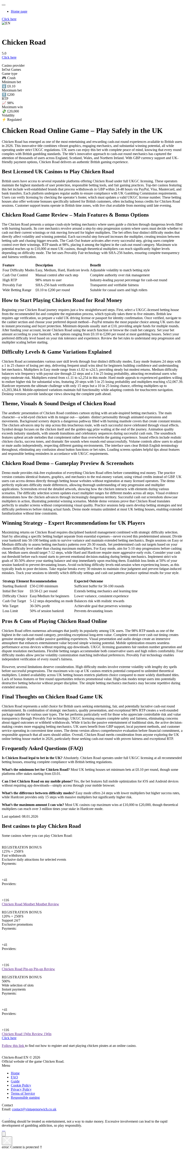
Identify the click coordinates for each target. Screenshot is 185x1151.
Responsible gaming (25, 1097)
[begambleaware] (4, 1129)
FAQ (14, 1077)
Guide (15, 1081)
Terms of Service (23, 1093)
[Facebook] (6, 1117)
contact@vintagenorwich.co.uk (34, 1109)
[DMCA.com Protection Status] (2, 1129)
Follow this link (13, 1046)
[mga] (3, 1129)
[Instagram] (13, 1117)
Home (15, 1073)
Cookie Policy (21, 1085)
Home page (19, 11)
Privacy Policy (21, 1089)
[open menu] (3, 5)
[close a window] (7, 1140)
